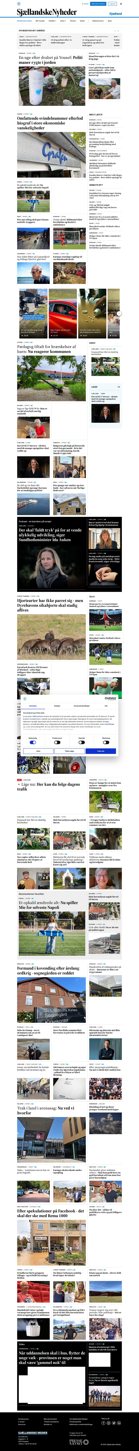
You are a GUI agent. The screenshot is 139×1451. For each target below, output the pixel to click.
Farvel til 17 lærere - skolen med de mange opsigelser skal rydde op (33, 448)
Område (52, 21)
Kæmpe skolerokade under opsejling (67, 1171)
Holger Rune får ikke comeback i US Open (104, 237)
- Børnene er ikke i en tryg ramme (105, 969)
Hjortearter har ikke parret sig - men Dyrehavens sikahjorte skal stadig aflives (50, 605)
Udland (91, 190)
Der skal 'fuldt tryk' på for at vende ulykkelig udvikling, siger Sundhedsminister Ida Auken (50, 535)
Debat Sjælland (106, 349)
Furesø (19, 114)
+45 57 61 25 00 (30, 1444)
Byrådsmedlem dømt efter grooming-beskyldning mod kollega (102, 144)
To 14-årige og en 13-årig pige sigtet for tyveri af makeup (62, 43)
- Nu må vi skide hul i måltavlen (105, 1068)
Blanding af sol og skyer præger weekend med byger (104, 1108)
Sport (110, 21)
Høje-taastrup (22, 1206)
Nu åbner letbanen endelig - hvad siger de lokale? (67, 1274)
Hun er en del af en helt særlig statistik (32, 411)
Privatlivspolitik (75, 1422)
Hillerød (20, 1104)
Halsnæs (92, 129)
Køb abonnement (98, 4)
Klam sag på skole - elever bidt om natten (105, 1274)
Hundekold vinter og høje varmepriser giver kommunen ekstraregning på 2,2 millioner (33, 1312)
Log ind (112, 4)
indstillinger (109, 724)
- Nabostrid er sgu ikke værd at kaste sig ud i (69, 861)
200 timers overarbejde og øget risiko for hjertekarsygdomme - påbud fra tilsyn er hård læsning (69, 1071)
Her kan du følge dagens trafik (48, 786)
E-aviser (85, 4)
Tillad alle (100, 751)
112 (98, 53)
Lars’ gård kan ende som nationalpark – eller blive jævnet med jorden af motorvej (102, 71)
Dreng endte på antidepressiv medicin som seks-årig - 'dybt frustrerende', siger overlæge (104, 559)
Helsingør (57, 1167)
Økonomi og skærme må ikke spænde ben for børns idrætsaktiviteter (104, 1033)
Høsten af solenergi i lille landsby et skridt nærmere (103, 1348)
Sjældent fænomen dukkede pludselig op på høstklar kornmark (102, 165)
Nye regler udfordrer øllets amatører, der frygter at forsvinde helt (31, 860)
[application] (33, 313)
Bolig (101, 780)
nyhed (99, 120)
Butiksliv (33, 1206)
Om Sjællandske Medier (79, 1419)
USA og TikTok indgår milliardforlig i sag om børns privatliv (103, 207)
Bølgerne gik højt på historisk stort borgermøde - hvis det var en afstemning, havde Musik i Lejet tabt (69, 449)
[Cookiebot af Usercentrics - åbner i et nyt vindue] (106, 698)
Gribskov (56, 442)
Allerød (92, 64)
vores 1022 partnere (35, 716)
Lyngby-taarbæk (23, 596)
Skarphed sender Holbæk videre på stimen (104, 227)
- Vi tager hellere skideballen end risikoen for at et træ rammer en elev (104, 822)
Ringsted (85, 36)
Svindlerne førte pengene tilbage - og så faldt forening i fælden (32, 1275)
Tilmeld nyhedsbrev (51, 1422)
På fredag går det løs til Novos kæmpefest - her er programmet (104, 154)
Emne (62, 21)
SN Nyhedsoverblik (24, 21)
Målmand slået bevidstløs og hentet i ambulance (67, 222)
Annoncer (22, 1424)
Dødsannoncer (98, 21)
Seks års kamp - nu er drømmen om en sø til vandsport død (28, 1033)
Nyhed (29, 53)
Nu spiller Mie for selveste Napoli (33, 186)
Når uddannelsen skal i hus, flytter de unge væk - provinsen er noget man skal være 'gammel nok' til (52, 1357)
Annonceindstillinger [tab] (82, 706)
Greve (91, 172)
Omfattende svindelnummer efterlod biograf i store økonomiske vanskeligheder (50, 123)
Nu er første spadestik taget (103, 1380)
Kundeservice (23, 1419)
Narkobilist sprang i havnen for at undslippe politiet (32, 488)
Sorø (91, 817)
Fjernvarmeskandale (34, 1307)
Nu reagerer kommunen (46, 349)
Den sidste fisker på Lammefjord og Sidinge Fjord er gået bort (33, 258)
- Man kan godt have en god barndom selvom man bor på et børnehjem (105, 1174)
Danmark (92, 214)
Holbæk (20, 405)
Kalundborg (21, 482)
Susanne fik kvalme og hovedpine (104, 860)
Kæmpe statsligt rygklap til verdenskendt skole (67, 258)
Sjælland (20, 442)
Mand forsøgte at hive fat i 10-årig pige (104, 57)
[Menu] (121, 4)
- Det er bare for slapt (105, 1312)
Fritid (28, 1027)
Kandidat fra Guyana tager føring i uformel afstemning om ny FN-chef (105, 195)
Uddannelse (67, 1167)
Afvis (38, 751)
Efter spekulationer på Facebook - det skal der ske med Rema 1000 (50, 1213)
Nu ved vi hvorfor (45, 1110)
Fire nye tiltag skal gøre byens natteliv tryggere (33, 221)
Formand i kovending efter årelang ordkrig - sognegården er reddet (48, 970)
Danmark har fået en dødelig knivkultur (104, 353)
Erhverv (73, 21)
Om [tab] (106, 706)
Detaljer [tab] (57, 706)
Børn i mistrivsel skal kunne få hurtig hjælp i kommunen (104, 523)
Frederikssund (24, 36)
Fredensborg (94, 139)
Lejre (19, 704)
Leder (28, 442)
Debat (82, 21)
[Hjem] (18, 3)
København (93, 233)
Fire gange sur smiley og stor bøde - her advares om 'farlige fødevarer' (69, 488)
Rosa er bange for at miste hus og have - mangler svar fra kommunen (105, 785)
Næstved (54, 36)
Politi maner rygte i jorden (51, 60)
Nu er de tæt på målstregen (103, 928)
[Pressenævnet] (79, 1440)
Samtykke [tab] (33, 706)
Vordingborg (23, 1349)
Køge (19, 216)
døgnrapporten (100, 172)
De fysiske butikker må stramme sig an (33, 1068)
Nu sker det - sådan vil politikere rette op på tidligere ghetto (105, 1212)
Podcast (31, 526)
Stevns (56, 253)
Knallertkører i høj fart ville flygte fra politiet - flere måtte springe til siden (105, 177)
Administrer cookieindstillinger (81, 1424)
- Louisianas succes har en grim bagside (33, 1171)
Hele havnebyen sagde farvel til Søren (104, 133)
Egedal (19, 182)
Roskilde (22, 53)
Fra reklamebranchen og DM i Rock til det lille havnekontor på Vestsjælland (69, 1312)
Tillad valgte (69, 751)
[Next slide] (119, 313)
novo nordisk (102, 150)
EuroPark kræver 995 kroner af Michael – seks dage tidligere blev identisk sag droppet (32, 671)
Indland (64, 1027)
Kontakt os (48, 1424)
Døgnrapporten (37, 36)
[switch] (57, 742)
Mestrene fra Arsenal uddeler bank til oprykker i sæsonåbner (104, 217)
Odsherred (21, 253)
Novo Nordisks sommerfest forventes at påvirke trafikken (69, 1031)
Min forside (40, 21)
